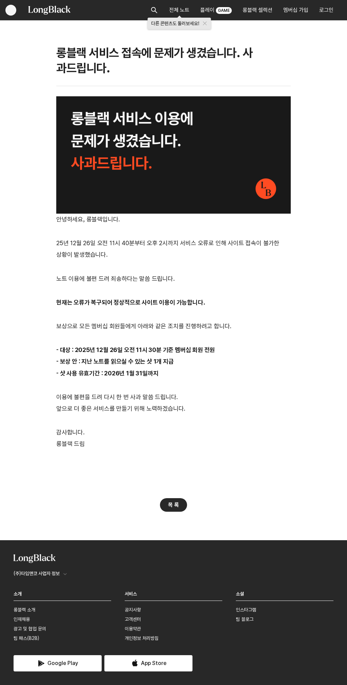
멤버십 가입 (295, 10)
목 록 (173, 505)
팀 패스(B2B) (26, 638)
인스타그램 (246, 609)
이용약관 (133, 628)
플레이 (215, 10)
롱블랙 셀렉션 (257, 10)
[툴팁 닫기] (205, 23)
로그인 (326, 10)
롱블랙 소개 (24, 609)
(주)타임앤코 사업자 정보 (37, 573)
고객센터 (133, 619)
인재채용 (22, 619)
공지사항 (133, 609)
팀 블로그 (244, 619)
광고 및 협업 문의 (30, 628)
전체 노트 (179, 10)
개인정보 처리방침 (142, 638)
